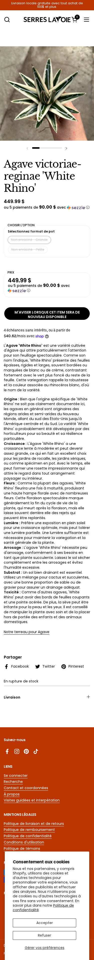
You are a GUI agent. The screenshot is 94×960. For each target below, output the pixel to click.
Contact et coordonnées (26, 787)
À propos (12, 794)
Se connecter (16, 775)
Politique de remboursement (29, 829)
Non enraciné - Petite (27, 249)
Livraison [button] (12, 697)
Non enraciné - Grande (29, 240)
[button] (7, 19)
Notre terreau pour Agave (26, 631)
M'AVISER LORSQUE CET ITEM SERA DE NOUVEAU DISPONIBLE (47, 314)
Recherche (13, 781)
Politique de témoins (22, 848)
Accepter (44, 922)
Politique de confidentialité (28, 835)
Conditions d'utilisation (24, 842)
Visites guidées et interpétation (32, 800)
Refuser (44, 935)
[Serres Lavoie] (47, 19)
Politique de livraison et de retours (34, 823)
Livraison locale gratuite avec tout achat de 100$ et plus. (47, 5)
